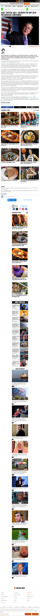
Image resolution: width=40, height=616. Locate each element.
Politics (2, 104)
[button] (1, 1)
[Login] (36, 1)
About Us (2, 594)
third (14, 88)
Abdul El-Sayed (27, 6)
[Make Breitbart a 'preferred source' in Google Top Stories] (34, 46)
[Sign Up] (27, 3)
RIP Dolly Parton (8, 6)
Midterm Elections (34, 6)
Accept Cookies (28, 614)
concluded (7, 62)
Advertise (15, 596)
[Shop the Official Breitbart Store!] (24, 206)
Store (15, 602)
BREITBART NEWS (20, 588)
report (6, 63)
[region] (20, 611)
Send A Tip (28, 598)
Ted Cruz (10, 104)
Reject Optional (35, 614)
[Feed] (36, 607)
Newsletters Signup (30, 596)
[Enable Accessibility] (39, 1)
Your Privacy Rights (4, 614)
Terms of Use (3, 602)
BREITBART (21, 1)
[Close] (38, 609)
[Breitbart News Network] (13, 206)
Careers (15, 600)
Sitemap (28, 600)
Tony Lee (3, 46)
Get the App (29, 594)
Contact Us (15, 598)
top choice (30, 96)
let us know (31, 187)
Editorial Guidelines (4, 600)
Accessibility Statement (4, 596)
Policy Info (2, 598)
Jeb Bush (7, 104)
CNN (4, 104)
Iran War (13, 6)
